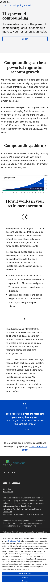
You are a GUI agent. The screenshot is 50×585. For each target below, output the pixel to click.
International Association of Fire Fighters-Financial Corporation (22, 510)
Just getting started (21, 5)
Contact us (16, 482)
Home (5, 482)
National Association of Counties (15, 506)
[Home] (3, 5)
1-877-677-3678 (9, 472)
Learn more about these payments (22, 526)
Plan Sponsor (8, 491)
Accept (25, 577)
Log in (25, 38)
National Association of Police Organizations (26, 514)
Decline (25, 581)
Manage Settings (25, 573)
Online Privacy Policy (13, 541)
